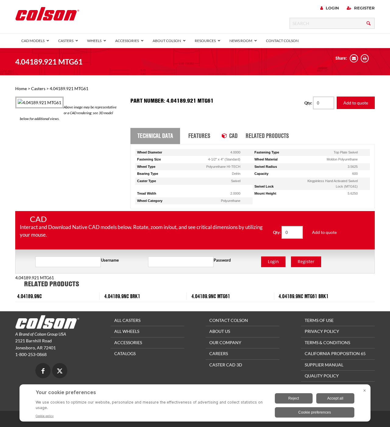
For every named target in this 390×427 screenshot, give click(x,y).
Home (21, 88)
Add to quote (355, 102)
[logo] (47, 15)
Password (222, 260)
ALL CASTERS (127, 320)
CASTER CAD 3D (225, 364)
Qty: (308, 103)
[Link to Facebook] (43, 371)
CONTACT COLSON (228, 320)
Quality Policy (322, 375)
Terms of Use (319, 320)
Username (110, 260)
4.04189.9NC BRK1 (122, 296)
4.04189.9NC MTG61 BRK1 (303, 296)
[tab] (155, 136)
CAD (233, 135)
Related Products (267, 135)
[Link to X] (59, 371)
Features (199, 135)
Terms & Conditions (327, 342)
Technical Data (155, 135)
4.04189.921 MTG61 (49, 61)
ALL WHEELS (126, 331)
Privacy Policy (322, 331)
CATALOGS (125, 353)
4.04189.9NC (29, 296)
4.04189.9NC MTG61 (210, 296)
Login (331, 7)
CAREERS (218, 353)
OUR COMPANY (225, 342)
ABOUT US (219, 331)
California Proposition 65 (335, 353)
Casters (38, 88)
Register (364, 7)
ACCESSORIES (128, 342)
